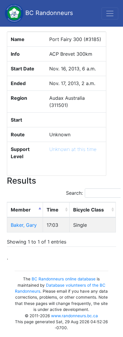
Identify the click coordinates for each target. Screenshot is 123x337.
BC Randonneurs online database (64, 278)
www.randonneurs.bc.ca (74, 315)
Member (21, 210)
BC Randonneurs (48, 12)
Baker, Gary (24, 225)
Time (53, 210)
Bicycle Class (88, 210)
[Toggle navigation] (110, 13)
